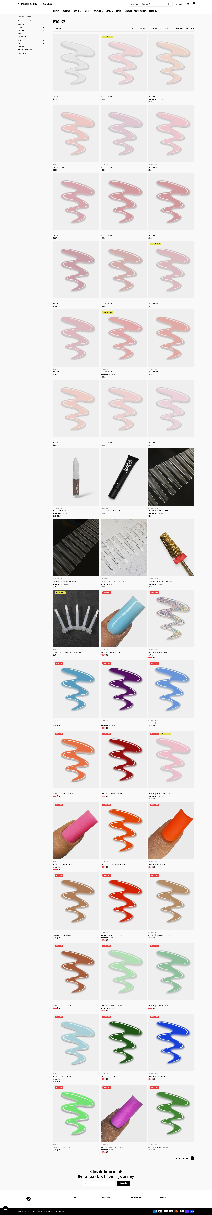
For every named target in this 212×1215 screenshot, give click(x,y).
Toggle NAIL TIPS (43, 40)
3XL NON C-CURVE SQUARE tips (64, 582)
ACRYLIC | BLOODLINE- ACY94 (111, 794)
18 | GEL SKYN (153, 443)
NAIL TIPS (108, 11)
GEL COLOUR (97, 11)
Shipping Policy (105, 1197)
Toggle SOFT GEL (43, 31)
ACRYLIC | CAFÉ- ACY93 (62, 935)
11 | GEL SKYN (106, 304)
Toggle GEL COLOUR (43, 37)
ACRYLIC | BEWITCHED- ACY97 (111, 723)
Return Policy (75, 1197)
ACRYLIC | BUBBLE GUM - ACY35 (160, 794)
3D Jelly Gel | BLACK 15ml (111, 511)
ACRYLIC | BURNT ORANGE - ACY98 (113, 864)
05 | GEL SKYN (106, 167)
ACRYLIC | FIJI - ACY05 (62, 1076)
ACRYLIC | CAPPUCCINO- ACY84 (159, 935)
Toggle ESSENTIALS (43, 27)
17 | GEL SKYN (106, 443)
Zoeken (170, 4)
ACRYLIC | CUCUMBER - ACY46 (111, 1006)
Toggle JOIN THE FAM (43, 53)
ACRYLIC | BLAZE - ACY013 (63, 794)
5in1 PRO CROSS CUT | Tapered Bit (161, 582)
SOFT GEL (77, 11)
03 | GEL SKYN (153, 97)
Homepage (21, 17)
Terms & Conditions (136, 1197)
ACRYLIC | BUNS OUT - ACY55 (64, 864)
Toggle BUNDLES (43, 24)
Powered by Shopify (44, 1211)
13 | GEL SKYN (58, 372)
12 (187, 1158)
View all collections (26, 21)
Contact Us (163, 1197)
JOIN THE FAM (153, 11)
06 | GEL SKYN (153, 167)
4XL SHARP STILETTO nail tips (112, 582)
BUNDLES (56, 11)
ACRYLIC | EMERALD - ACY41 (158, 1006)
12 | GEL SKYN (153, 304)
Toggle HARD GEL (43, 34)
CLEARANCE (128, 11)
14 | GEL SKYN (106, 372)
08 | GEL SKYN (106, 236)
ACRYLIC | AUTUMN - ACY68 (158, 652)
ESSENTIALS (66, 11)
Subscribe (123, 1183)
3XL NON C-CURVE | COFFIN (158, 511)
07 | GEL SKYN (58, 236)
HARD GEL (87, 11)
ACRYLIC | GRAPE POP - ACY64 (112, 1147)
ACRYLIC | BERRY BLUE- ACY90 (64, 723)
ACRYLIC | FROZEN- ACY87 (158, 1076)
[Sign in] (188, 4)
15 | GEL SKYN (153, 372)
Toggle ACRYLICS (43, 43)
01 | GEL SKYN (58, 97)
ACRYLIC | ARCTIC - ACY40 (111, 652)
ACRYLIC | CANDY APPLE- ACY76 (112, 935)
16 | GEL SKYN (58, 443)
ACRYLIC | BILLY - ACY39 (158, 723)
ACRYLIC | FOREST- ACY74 (110, 1076)
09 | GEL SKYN (153, 236)
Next (192, 1158)
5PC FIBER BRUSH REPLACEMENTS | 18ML (67, 652)
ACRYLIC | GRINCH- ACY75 (158, 1147)
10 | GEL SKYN (58, 304)
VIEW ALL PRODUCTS (140, 11)
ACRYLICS (118, 11)
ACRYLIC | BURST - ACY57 (158, 864)
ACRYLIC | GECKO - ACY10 (62, 1147)
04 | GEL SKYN (58, 167)
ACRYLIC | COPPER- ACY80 (62, 1006)
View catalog (47, 4)
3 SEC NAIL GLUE (59, 511)
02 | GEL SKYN (106, 97)
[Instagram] (28, 1199)
